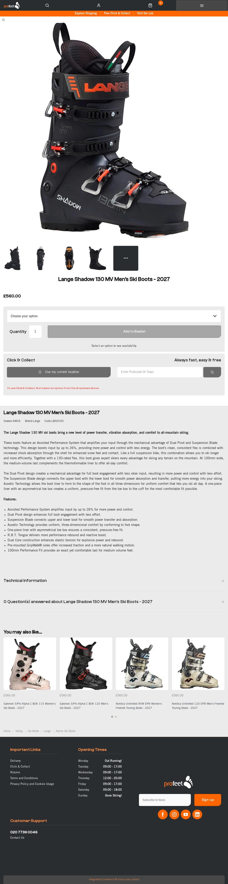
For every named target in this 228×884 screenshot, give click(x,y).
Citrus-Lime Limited (128, 879)
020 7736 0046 (23, 832)
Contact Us (17, 838)
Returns (15, 772)
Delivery (15, 761)
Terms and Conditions (24, 778)
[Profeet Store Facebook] (163, 814)
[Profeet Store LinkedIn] (197, 814)
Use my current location (62, 372)
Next (220, 680)
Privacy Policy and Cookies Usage (32, 784)
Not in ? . (36, 382)
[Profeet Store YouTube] (186, 814)
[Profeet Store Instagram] (174, 814)
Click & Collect (20, 767)
